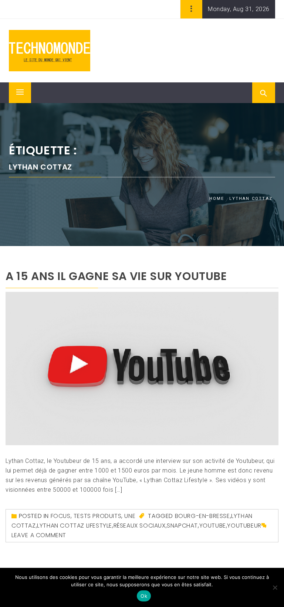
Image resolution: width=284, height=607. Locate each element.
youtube (212, 525)
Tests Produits (97, 516)
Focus (61, 516)
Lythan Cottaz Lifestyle (74, 525)
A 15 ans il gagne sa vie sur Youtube (116, 276)
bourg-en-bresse (202, 516)
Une (129, 516)
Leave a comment (38, 535)
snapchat (182, 525)
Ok (144, 596)
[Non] (274, 587)
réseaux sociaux (140, 525)
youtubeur (244, 525)
